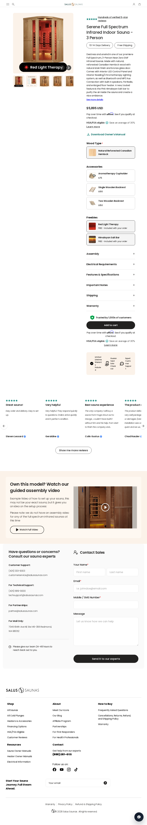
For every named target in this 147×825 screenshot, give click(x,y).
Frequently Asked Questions (113, 710)
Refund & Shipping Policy (88, 804)
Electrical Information (18, 761)
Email (77, 581)
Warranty (103, 724)
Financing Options (16, 726)
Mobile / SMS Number (87, 597)
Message (79, 614)
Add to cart (111, 325)
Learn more (93, 126)
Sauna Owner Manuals (19, 751)
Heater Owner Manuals (19, 756)
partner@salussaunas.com (23, 611)
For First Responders (64, 732)
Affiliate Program (62, 721)
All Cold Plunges (15, 715)
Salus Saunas (70, 811)
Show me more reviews (73, 450)
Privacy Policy (65, 804)
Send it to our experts (106, 659)
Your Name (80, 564)
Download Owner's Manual (108, 134)
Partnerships (59, 726)
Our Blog (57, 715)
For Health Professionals (65, 737)
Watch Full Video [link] (29, 529)
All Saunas (12, 710)
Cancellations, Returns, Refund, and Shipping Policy (114, 717)
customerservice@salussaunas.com (28, 575)
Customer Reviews (17, 737)
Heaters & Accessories (19, 721)
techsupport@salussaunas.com (26, 595)
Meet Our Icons (61, 710)
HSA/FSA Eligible (15, 732)
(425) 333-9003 (17, 570)
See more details (94, 99)
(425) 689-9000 (17, 591)
